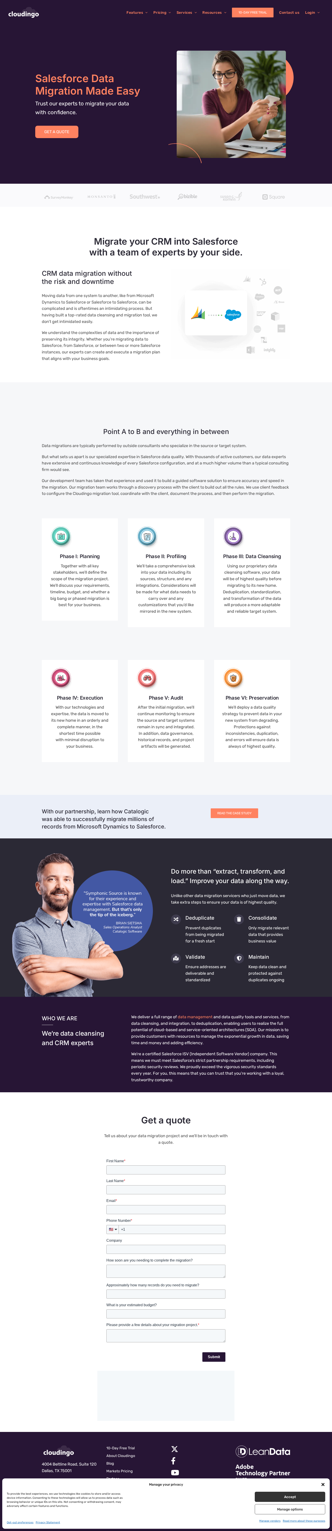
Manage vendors (270, 1520)
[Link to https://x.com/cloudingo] (197, 1449)
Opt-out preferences (20, 1522)
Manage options (290, 1509)
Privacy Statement (48, 1522)
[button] (323, 1484)
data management (195, 1016)
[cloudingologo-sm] (59, 1451)
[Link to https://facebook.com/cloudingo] (197, 1460)
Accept (290, 1497)
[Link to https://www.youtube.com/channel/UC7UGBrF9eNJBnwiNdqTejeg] (197, 1472)
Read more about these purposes (304, 1520)
